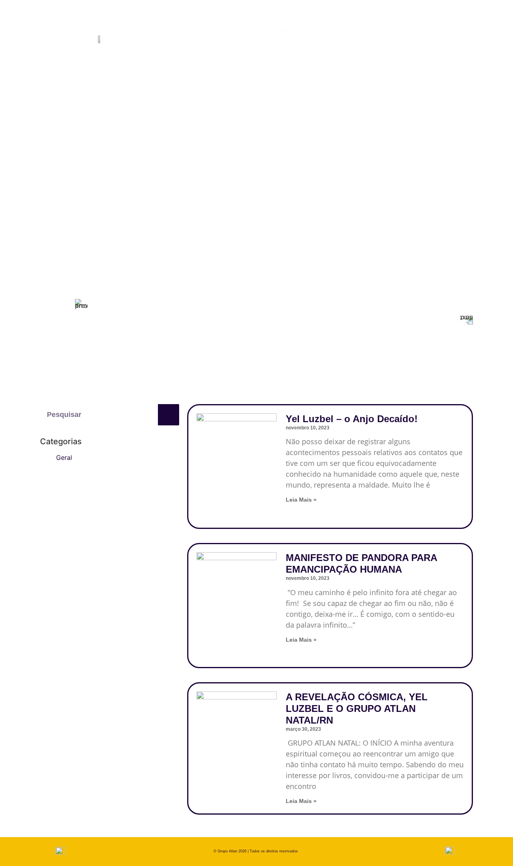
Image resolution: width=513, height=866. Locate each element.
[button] (142, 199)
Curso (367, 29)
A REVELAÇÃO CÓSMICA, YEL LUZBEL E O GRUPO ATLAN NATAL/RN (357, 708)
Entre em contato (441, 47)
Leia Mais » (301, 499)
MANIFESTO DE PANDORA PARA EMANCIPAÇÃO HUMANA (361, 563)
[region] (274, 212)
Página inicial (268, 29)
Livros (405, 29)
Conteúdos (451, 29)
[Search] (168, 414)
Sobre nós (323, 29)
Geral (64, 457)
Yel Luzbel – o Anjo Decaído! (352, 418)
